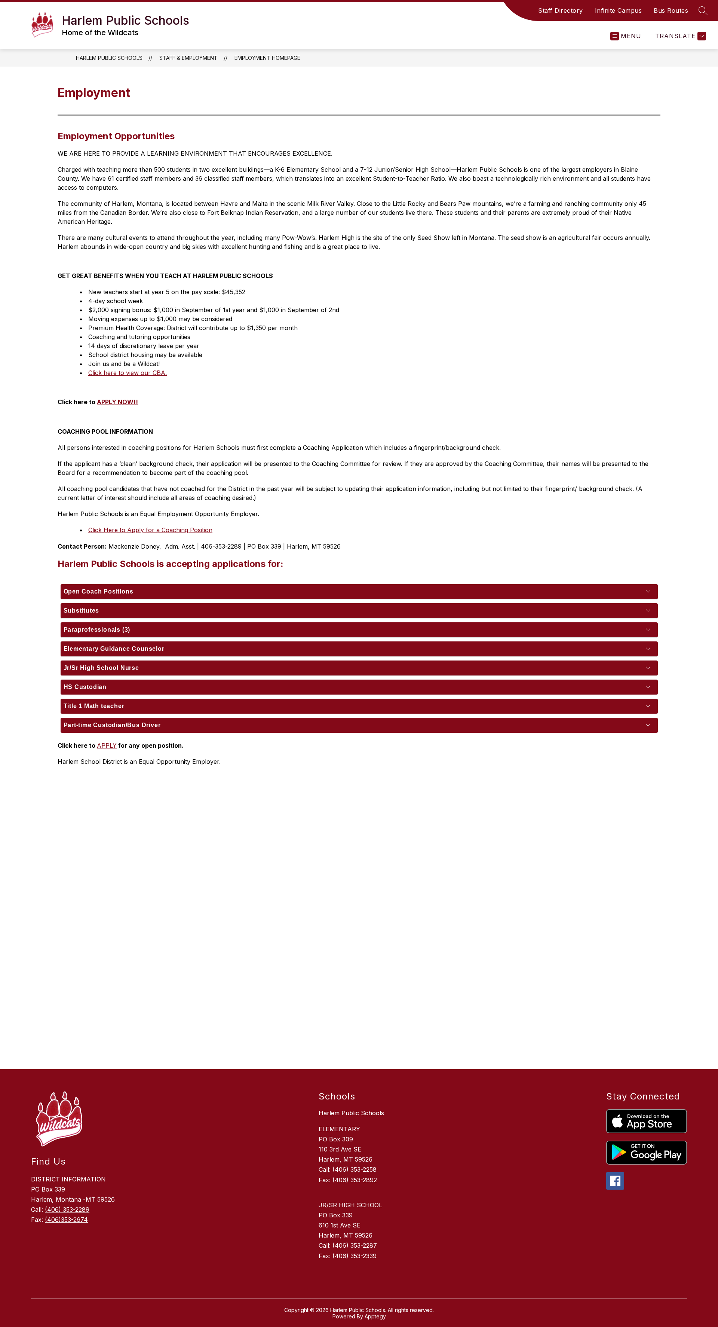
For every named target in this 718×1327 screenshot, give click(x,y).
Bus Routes (671, 10)
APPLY (107, 745)
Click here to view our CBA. (127, 372)
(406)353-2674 (66, 1219)
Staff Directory (560, 10)
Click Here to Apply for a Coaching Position (150, 530)
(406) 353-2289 (67, 1209)
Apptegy (375, 1316)
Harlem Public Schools (109, 58)
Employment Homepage (267, 58)
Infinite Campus (618, 10)
